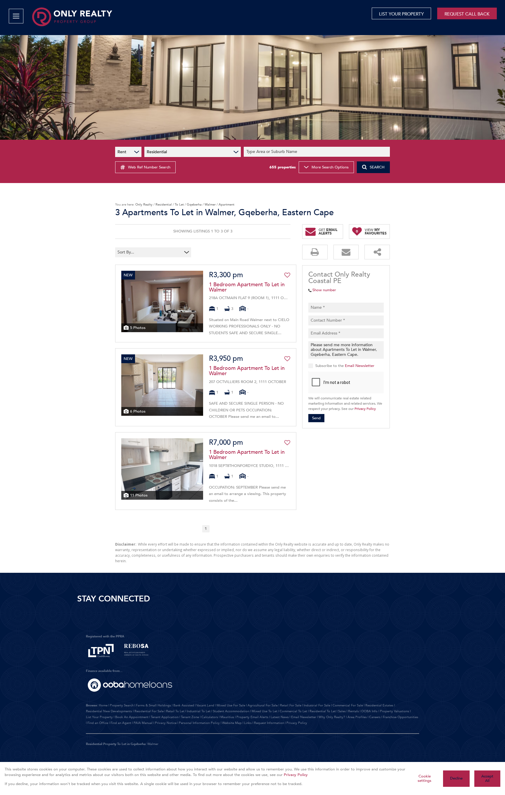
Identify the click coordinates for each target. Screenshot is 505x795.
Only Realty (144, 204)
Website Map (232, 723)
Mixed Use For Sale (231, 705)
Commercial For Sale (348, 705)
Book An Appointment (131, 717)
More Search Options (330, 167)
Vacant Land (205, 705)
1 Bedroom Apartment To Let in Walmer (247, 287)
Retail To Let (175, 711)
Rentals (353, 711)
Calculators (209, 717)
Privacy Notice (166, 723)
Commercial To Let (293, 711)
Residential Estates (379, 705)
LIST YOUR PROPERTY (401, 14)
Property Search (122, 705)
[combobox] (318, 152)
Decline (456, 778)
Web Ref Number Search (149, 167)
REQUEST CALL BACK (467, 14)
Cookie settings (424, 778)
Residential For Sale (149, 711)
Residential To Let (322, 711)
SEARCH (377, 167)
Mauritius (227, 717)
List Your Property (99, 717)
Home (103, 705)
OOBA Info (369, 711)
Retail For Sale (290, 705)
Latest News (280, 717)
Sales (342, 711)
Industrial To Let (198, 711)
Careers (375, 717)
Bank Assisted (183, 705)
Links (248, 723)
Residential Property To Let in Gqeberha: (116, 744)
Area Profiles (357, 717)
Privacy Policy (365, 409)
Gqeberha (194, 204)
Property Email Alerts (252, 717)
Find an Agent (120, 723)
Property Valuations (394, 711)
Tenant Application (165, 717)
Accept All (487, 778)
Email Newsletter (359, 365)
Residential (163, 204)
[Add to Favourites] (287, 275)
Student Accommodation (231, 711)
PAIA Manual (143, 723)
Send (316, 418)
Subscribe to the (344, 365)
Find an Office (97, 723)
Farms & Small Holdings (153, 705)
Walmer (210, 204)
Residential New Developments (109, 711)
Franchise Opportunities (400, 717)
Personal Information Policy (199, 723)
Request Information (269, 723)
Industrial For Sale (317, 705)
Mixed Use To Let (264, 711)
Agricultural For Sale (263, 705)
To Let (179, 204)
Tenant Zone (190, 717)
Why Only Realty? (332, 717)
